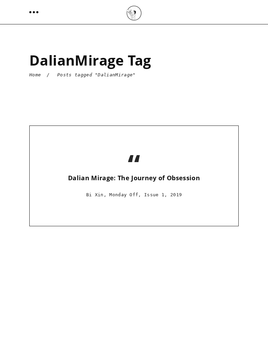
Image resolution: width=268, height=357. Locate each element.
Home (35, 74)
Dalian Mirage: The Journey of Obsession (134, 178)
